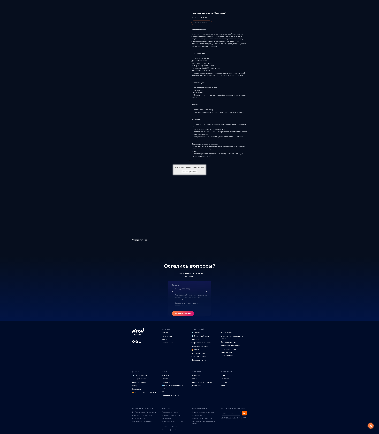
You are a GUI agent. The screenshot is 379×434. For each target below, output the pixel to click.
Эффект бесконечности (201, 343)
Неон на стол (226, 352)
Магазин (165, 333)
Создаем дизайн (142, 375)
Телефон (175, 285)
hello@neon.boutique (174, 430)
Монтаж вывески (139, 382)
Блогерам (195, 375)
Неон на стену (227, 356)
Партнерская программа (201, 382)
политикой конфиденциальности (187, 298)
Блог (223, 386)
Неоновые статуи (198, 360)
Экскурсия (136, 389)
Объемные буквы (198, 357)
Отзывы (224, 382)
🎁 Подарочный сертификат (144, 392)
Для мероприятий (229, 342)
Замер (134, 386)
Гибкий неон (199, 333)
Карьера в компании (170, 395)
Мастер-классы (168, 343)
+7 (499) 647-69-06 (175, 427)
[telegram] (137, 341)
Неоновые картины (199, 346)
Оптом (194, 379)
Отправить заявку (183, 313)
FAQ (163, 392)
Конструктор (167, 336)
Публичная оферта (198, 415)
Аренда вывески (139, 379)
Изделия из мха (198, 353)
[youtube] (140, 341)
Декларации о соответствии (142, 421)
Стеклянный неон (201, 336)
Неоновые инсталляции (231, 345)
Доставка (166, 382)
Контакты (166, 375)
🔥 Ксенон (195, 350)
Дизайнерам (196, 386)
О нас (223, 375)
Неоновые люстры (228, 349)
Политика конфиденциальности (202, 412)
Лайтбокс (195, 339)
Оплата (165, 379)
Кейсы (164, 339)
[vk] (133, 341)
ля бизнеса (227, 333)
